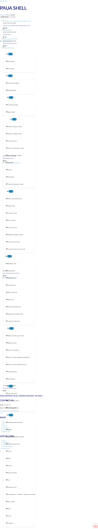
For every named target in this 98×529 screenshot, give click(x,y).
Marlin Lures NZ (12, 292)
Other (5, 415)
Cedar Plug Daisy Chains (15, 126)
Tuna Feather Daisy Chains (15, 184)
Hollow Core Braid (13, 83)
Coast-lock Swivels (13, 350)
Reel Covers (11, 501)
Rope (9, 508)
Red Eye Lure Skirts (13, 400)
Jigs (9, 480)
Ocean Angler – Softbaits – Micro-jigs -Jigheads (21, 494)
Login (2, 35)
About (4, 12)
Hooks (5, 191)
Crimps (5, 97)
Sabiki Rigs (11, 299)
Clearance (6, 47)
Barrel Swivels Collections (16, 335)
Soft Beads (11, 68)
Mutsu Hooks (12, 220)
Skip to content (3, 1)
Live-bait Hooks (12, 213)
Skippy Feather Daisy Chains (16, 148)
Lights (10, 451)
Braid (4, 76)
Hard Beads (11, 61)
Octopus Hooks (12, 227)
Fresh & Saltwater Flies (15, 198)
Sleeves (10, 465)
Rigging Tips (6, 19)
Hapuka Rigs (11, 271)
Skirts (5, 386)
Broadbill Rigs (12, 263)
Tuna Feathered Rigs (14, 321)
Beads (4, 54)
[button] (7, 54)
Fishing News (6, 23)
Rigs (4, 256)
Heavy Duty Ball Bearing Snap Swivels (19, 357)
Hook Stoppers (12, 473)
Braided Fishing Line (14, 444)
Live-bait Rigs (11, 285)
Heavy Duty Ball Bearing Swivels (17, 364)
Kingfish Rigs (11, 278)
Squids (10, 170)
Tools (9, 516)
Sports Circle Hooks (14, 242)
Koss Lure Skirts (12, 393)
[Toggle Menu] (10, 54)
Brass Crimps (11, 112)
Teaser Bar (11, 177)
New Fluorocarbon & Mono (16, 437)
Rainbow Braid (12, 90)
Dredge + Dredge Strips (15, 134)
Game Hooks (11, 206)
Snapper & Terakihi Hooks (15, 234)
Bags (9, 458)
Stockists (5, 30)
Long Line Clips (12, 487)
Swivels (5, 328)
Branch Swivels (12, 343)
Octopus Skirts (12, 141)
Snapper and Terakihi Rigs (15, 314)
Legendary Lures (7, 16)
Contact (5, 27)
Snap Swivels (11, 379)
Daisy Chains (6, 119)
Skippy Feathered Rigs (14, 307)
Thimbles (10, 523)
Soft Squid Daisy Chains (15, 155)
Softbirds (11, 162)
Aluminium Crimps (13, 105)
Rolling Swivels (12, 371)
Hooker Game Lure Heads (15, 422)
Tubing (10, 429)
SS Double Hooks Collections (16, 249)
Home (4, 8)
